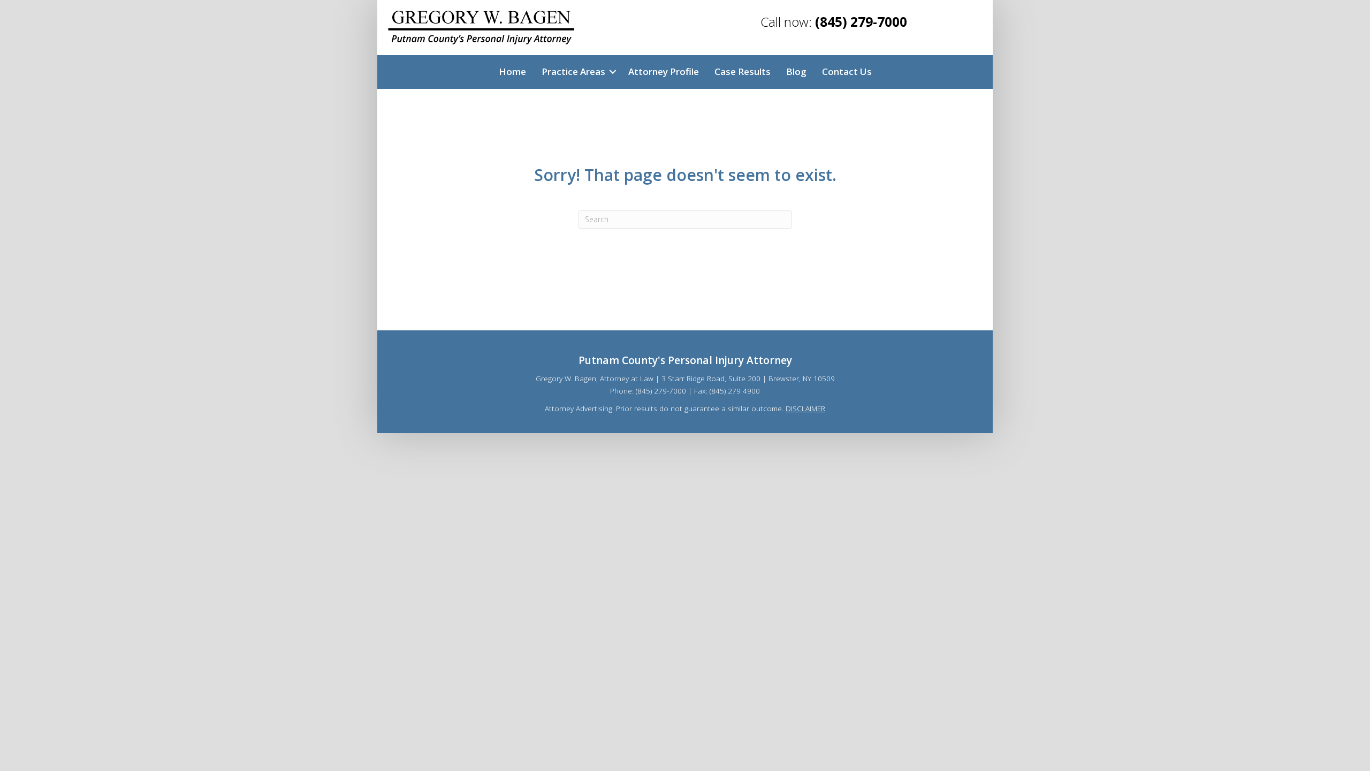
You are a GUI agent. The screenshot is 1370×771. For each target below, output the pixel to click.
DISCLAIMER (805, 408)
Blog (796, 71)
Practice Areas (573, 71)
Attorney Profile (663, 71)
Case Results (742, 71)
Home (512, 71)
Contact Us (847, 71)
